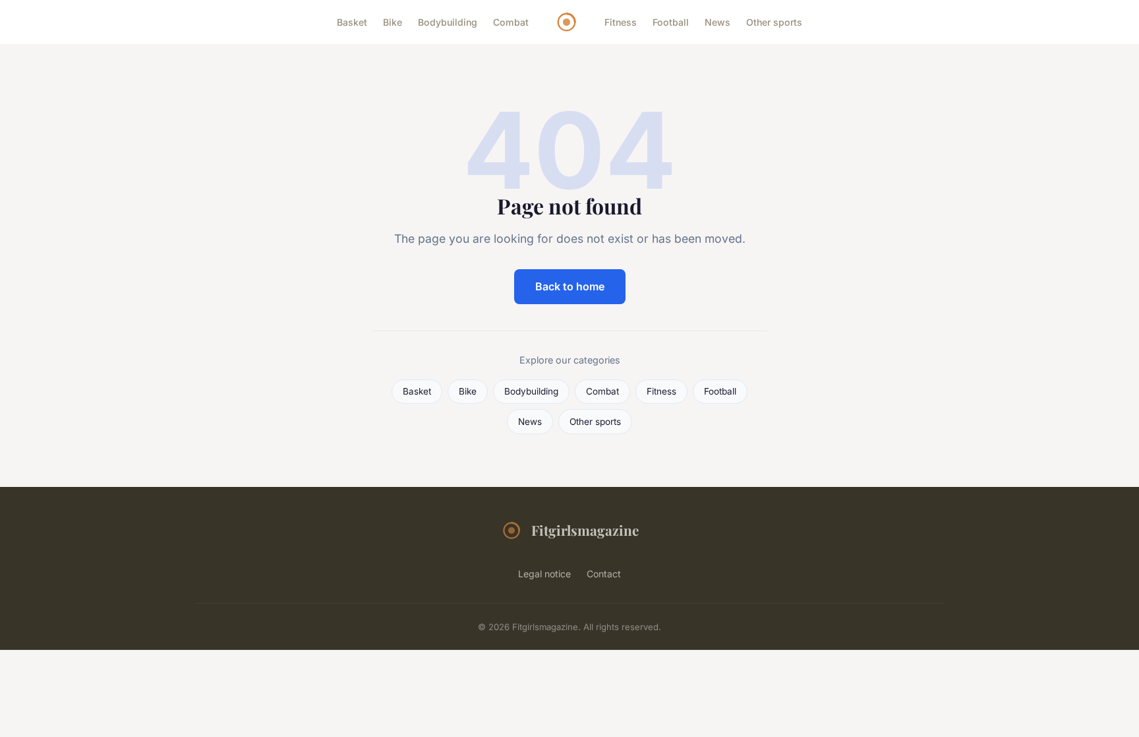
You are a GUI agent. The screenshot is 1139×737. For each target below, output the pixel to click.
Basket (352, 22)
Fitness (620, 22)
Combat (511, 22)
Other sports (774, 22)
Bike (392, 22)
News (717, 22)
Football (671, 22)
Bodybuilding (447, 22)
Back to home (569, 286)
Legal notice (544, 573)
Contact (604, 573)
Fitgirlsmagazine (585, 530)
